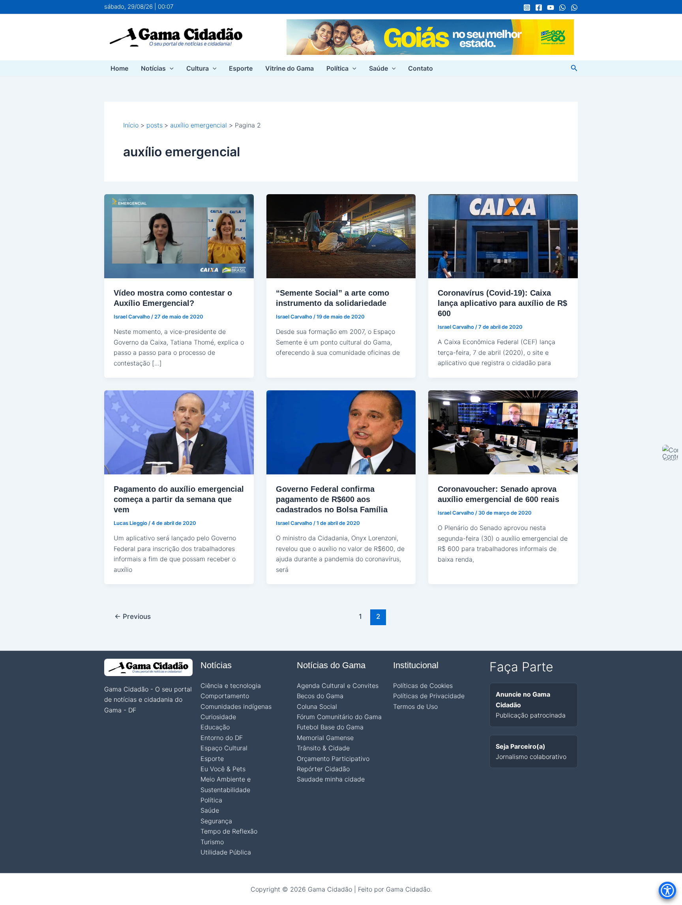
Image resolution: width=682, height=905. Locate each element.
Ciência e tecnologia (230, 686)
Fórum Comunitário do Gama (339, 717)
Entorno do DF (221, 738)
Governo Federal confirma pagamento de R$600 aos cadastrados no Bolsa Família (332, 499)
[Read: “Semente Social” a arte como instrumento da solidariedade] (341, 236)
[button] (170, 68)
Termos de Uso (415, 706)
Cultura (197, 68)
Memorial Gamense (325, 738)
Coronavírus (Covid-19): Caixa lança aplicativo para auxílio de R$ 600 (502, 303)
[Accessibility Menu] (667, 890)
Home (119, 68)
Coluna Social (317, 706)
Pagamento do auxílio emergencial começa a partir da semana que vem (179, 499)
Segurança (216, 821)
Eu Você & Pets (222, 769)
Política (337, 68)
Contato (420, 68)
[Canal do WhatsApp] (562, 7)
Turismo (212, 842)
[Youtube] (550, 7)
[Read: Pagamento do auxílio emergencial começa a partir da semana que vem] (179, 432)
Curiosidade (218, 717)
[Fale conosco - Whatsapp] (574, 7)
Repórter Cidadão (323, 769)
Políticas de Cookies (423, 686)
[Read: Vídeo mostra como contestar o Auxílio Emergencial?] (179, 236)
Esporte (241, 68)
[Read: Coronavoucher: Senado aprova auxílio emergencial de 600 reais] (503, 432)
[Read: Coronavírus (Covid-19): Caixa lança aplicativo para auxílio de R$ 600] (503, 236)
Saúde (378, 68)
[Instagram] (526, 7)
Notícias (153, 68)
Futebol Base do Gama (330, 727)
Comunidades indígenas (236, 706)
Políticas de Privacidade (429, 696)
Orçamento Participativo (333, 759)
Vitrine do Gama (289, 68)
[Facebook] (538, 7)
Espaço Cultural (223, 748)
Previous (132, 616)
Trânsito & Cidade (323, 748)
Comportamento (224, 696)
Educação (215, 727)
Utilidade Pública (225, 852)
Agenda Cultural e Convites (337, 686)
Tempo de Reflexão (228, 831)
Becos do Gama (320, 696)
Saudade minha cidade (331, 779)
